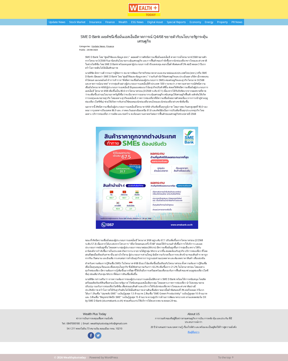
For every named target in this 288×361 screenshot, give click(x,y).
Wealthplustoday (74, 357)
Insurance (95, 22)
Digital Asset (155, 22)
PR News (236, 22)
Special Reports (176, 22)
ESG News (137, 22)
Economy (195, 22)
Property (222, 22)
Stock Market (77, 22)
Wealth (122, 22)
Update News (57, 22)
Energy (209, 22)
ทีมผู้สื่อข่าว (193, 332)
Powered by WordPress (103, 357)
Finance (110, 22)
